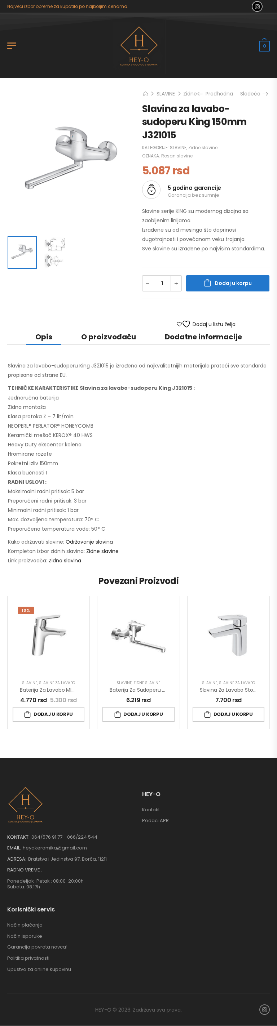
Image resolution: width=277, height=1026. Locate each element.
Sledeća (253, 93)
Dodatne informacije (203, 337)
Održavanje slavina (89, 541)
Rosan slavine (177, 156)
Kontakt (151, 809)
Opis (43, 337)
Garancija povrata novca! (37, 947)
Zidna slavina (65, 560)
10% (26, 610)
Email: (14, 847)
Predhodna (218, 93)
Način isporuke (24, 936)
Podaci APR (155, 820)
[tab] (43, 336)
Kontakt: (18, 837)
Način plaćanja (25, 925)
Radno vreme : (24, 870)
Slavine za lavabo (57, 683)
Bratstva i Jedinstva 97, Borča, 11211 (67, 859)
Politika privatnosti (28, 958)
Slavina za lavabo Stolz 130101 (236, 689)
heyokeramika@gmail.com (55, 847)
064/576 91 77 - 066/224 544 (64, 837)
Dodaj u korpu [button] (53, 714)
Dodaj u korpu (233, 283)
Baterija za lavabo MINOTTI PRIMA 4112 (66, 689)
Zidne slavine (202, 147)
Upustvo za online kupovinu (39, 969)
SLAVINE (166, 93)
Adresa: (16, 859)
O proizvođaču (108, 337)
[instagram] (257, 6)
